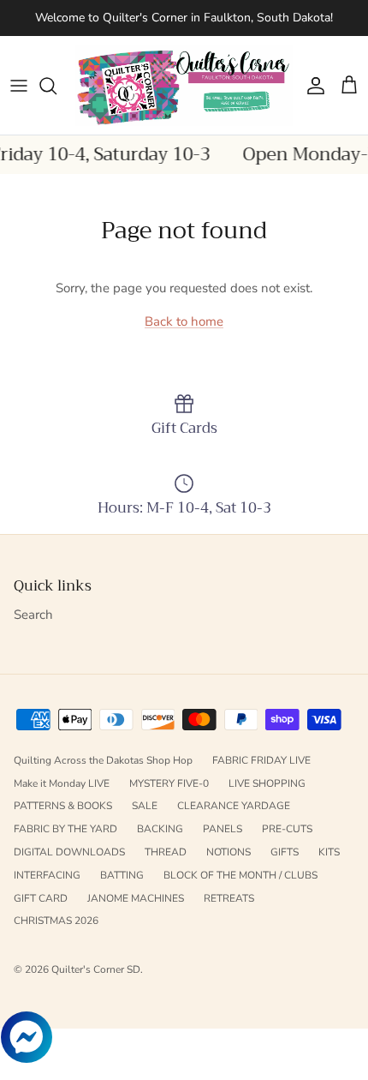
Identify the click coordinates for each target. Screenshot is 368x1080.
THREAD (166, 852)
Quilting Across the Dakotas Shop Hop (103, 760)
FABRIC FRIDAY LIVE (261, 760)
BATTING (122, 875)
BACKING (160, 829)
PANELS (222, 829)
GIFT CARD (41, 898)
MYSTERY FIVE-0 (169, 783)
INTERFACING (47, 875)
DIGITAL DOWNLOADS (69, 852)
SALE (144, 806)
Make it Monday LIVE (62, 783)
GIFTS (284, 852)
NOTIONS (228, 852)
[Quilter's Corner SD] (184, 85)
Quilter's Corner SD (95, 969)
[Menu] (19, 86)
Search (33, 614)
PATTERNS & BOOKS (63, 806)
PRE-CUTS (287, 829)
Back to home (184, 321)
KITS (329, 852)
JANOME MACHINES (135, 898)
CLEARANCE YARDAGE (233, 806)
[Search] (56, 86)
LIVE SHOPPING (267, 783)
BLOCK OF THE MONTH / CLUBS (240, 875)
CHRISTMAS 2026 (56, 920)
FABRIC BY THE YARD (65, 829)
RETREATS (229, 898)
